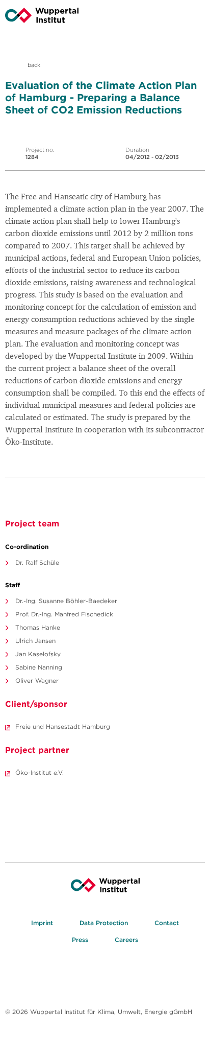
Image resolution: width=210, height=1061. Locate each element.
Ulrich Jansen (35, 640)
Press (80, 939)
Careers (126, 939)
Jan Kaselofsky (38, 654)
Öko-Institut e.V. (39, 772)
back (33, 64)
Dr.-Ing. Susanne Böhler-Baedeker (66, 601)
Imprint (42, 923)
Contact (166, 923)
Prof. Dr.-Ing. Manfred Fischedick (64, 614)
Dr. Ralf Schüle (37, 562)
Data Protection (104, 923)
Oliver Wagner (37, 680)
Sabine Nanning (38, 667)
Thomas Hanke (37, 627)
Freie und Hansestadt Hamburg (62, 726)
